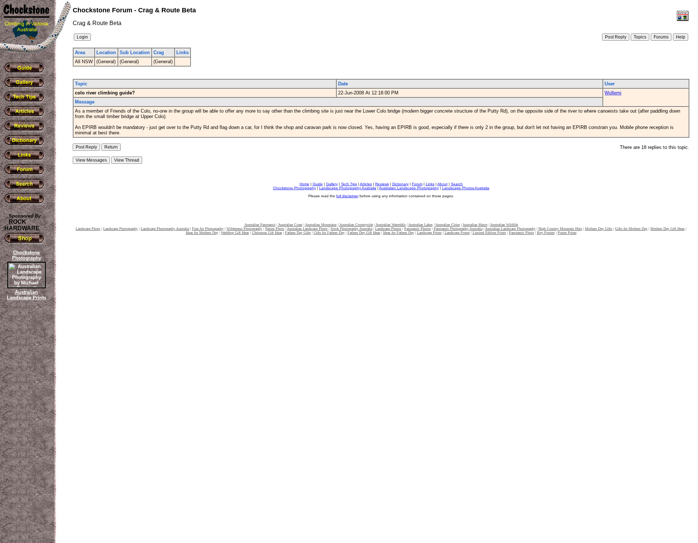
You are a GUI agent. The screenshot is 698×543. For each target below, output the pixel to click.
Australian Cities (447, 225)
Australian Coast (290, 225)
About (442, 184)
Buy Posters (546, 233)
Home (304, 184)
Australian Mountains (321, 225)
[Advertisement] (25, 427)
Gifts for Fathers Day (329, 233)
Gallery (332, 184)
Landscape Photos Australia (465, 188)
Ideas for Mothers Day (202, 233)
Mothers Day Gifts (598, 229)
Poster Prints (567, 233)
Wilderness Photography (244, 229)
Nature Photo (274, 229)
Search (457, 184)
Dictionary (400, 184)
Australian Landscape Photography (409, 188)
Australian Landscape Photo (307, 229)
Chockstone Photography (294, 188)
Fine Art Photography (208, 229)
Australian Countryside (356, 225)
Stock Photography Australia (351, 229)
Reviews (382, 184)
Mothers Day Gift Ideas (667, 229)
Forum (417, 184)
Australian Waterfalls (391, 225)
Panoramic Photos (417, 229)
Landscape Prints (429, 233)
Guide (318, 184)
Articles (366, 184)
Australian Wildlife (504, 225)
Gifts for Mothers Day (631, 229)
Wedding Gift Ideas (235, 233)
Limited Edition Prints (489, 233)
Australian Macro (475, 225)
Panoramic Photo (521, 233)
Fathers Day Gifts (298, 233)
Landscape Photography (120, 229)
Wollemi (613, 93)
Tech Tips (349, 184)
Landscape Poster (457, 233)
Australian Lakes (420, 225)
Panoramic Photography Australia (458, 229)
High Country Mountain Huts (560, 229)
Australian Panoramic (260, 225)
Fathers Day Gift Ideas (364, 233)
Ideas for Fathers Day (398, 233)
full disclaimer (347, 196)
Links (430, 184)
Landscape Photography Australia (347, 188)
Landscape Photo (88, 229)
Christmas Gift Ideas (267, 233)
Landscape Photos (388, 229)
